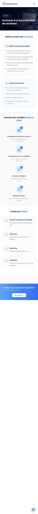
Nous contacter (19, 295)
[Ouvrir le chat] (33, 509)
